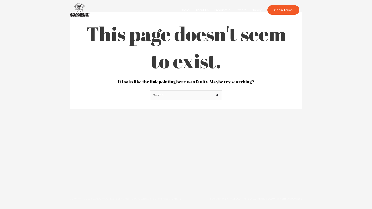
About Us (202, 10)
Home (185, 10)
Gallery (257, 10)
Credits (176, 198)
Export (241, 10)
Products (220, 10)
